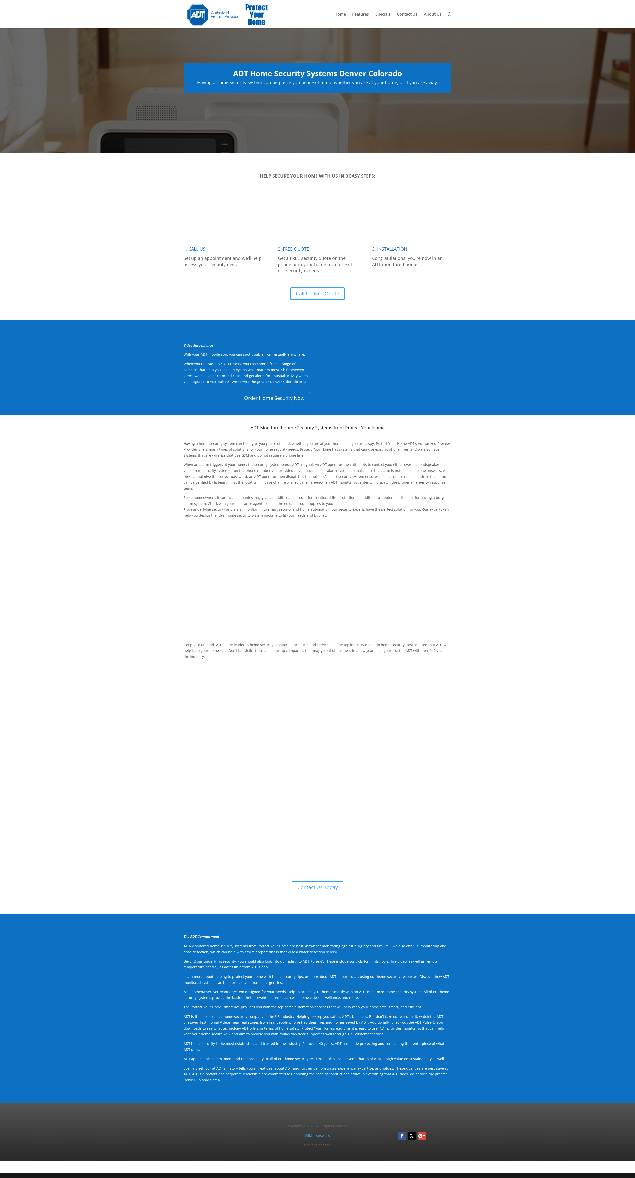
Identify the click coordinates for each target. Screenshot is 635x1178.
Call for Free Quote (317, 293)
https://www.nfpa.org (330, 720)
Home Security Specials (419, 760)
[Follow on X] (412, 1136)
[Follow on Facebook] (402, 1136)
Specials (382, 14)
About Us (433, 14)
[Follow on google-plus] (422, 1136)
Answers (323, 1135)
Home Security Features (418, 615)
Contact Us (407, 14)
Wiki (308, 1135)
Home (340, 14)
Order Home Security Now (274, 398)
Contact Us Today (317, 887)
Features (360, 14)
